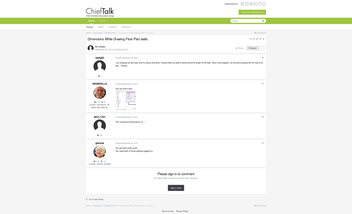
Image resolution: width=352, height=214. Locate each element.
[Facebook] (242, 3)
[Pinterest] (255, 3)
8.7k (98, 102)
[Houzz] (259, 3)
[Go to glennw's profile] (100, 152)
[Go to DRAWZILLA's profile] (100, 92)
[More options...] (263, 57)
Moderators (126, 27)
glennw (99, 143)
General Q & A (122, 49)
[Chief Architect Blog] (264, 3)
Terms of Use (168, 211)
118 (104, 161)
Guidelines (112, 27)
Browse (91, 21)
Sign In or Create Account (252, 12)
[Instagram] (251, 3)
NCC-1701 (100, 117)
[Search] (263, 21)
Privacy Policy (182, 211)
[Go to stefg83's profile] (91, 48)
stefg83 (101, 46)
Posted (127, 57)
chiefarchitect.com (231, 4)
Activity (103, 21)
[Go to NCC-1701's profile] (100, 125)
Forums (89, 27)
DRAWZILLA (99, 83)
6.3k (97, 161)
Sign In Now (176, 188)
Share (240, 48)
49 (104, 102)
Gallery (101, 27)
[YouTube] (247, 3)
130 (100, 135)
